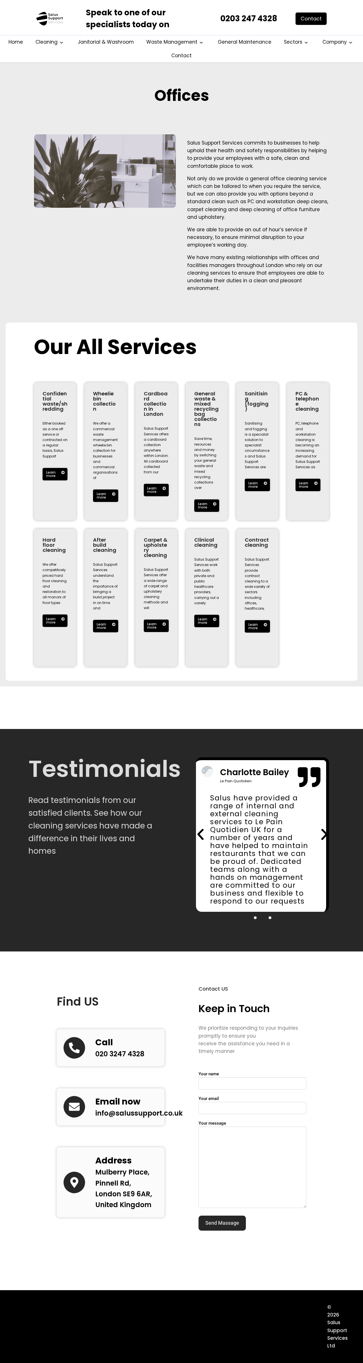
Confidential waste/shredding (55, 401)
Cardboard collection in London (156, 403)
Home (16, 42)
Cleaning (46, 42)
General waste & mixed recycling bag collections (206, 409)
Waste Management (171, 42)
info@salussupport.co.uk (139, 1113)
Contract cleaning (257, 542)
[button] (200, 834)
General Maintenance (244, 42)
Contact (181, 55)
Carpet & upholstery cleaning (155, 547)
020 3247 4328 (119, 1054)
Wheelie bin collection (104, 401)
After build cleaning (104, 545)
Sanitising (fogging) (257, 401)
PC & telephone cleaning (307, 401)
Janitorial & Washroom (106, 42)
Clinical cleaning (206, 542)
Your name (209, 1073)
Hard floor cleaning (54, 545)
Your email (209, 1098)
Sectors (293, 42)
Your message (212, 1123)
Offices (181, 95)
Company (334, 42)
